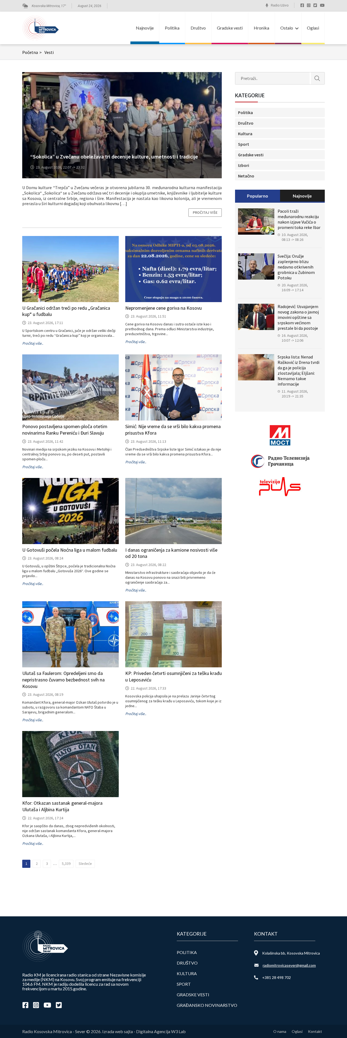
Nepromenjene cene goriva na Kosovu (163, 308)
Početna (32, 52)
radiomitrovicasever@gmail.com (289, 965)
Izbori (243, 165)
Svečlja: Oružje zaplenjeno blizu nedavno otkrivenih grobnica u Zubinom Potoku (296, 266)
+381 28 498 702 (276, 977)
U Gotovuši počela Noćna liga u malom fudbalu (69, 550)
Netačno (246, 176)
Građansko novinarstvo (207, 1005)
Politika (172, 27)
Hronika (261, 27)
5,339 (66, 863)
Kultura (245, 133)
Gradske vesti (230, 27)
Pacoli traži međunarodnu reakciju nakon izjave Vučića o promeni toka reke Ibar (299, 219)
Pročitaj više (205, 212)
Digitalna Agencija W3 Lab (161, 1031)
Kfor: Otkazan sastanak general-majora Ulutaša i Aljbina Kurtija (62, 806)
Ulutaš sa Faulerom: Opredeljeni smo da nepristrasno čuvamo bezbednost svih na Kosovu (63, 679)
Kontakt (315, 1031)
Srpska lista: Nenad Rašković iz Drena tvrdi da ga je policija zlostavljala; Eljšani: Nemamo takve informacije (298, 370)
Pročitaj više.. (32, 343)
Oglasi (313, 27)
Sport (243, 144)
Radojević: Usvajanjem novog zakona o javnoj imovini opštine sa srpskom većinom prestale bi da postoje (298, 317)
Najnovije (145, 27)
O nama (279, 1031)
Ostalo (286, 27)
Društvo (198, 27)
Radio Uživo (279, 5)
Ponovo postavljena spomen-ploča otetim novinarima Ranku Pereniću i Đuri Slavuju (64, 429)
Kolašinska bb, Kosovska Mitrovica (291, 953)
